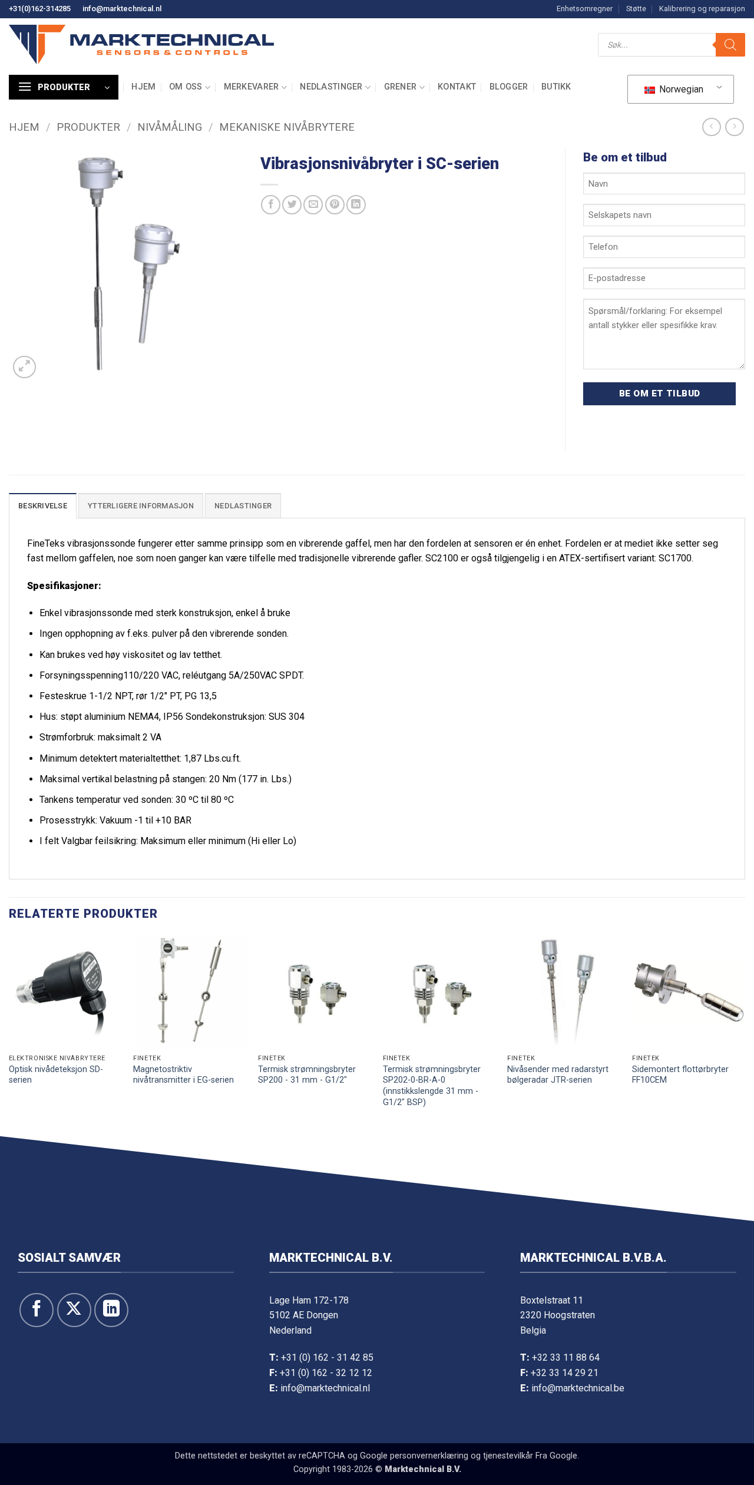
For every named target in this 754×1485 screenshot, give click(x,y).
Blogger (509, 87)
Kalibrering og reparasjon (702, 8)
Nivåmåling (169, 127)
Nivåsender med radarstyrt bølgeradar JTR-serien (558, 1075)
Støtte (636, 8)
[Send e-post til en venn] (313, 204)
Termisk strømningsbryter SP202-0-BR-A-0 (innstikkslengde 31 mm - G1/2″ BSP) (432, 1085)
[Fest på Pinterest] (335, 204)
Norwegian (680, 89)
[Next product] (711, 127)
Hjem (143, 87)
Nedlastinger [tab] (243, 505)
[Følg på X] (74, 1310)
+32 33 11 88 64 (566, 1357)
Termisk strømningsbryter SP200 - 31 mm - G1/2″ (307, 1075)
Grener (400, 87)
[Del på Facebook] (270, 204)
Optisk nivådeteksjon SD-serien (56, 1075)
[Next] (744, 1033)
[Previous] (9, 1033)
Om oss (186, 87)
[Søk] (730, 45)
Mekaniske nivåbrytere (287, 127)
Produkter (88, 127)
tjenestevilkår (508, 1456)
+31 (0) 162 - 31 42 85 (327, 1357)
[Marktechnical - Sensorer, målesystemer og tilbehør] (141, 44)
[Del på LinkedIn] (356, 204)
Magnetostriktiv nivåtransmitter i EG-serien (183, 1075)
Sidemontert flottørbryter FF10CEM (680, 1075)
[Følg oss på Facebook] (36, 1310)
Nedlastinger (331, 87)
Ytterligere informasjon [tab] (141, 505)
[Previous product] (734, 127)
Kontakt (457, 87)
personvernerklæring (429, 1456)
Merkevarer (251, 87)
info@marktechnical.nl (121, 8)
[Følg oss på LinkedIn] (111, 1310)
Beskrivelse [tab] (42, 505)
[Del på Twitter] (292, 204)
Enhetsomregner (585, 8)
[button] (63, 87)
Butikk (556, 87)
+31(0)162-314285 (40, 8)
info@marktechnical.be (577, 1388)
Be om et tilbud (659, 393)
